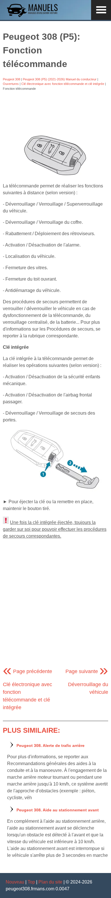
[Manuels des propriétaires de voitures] (34, 16)
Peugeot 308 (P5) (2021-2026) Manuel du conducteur (59, 79)
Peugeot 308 (11, 79)
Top (31, 882)
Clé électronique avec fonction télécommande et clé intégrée (62, 83)
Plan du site (50, 882)
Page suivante (86, 671)
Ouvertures (11, 83)
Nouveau (15, 882)
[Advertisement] (55, 112)
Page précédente (27, 671)
